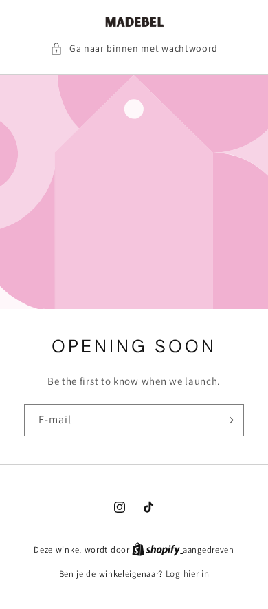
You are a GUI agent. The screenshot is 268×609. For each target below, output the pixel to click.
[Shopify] (157, 549)
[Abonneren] (228, 421)
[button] (134, 48)
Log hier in (188, 573)
